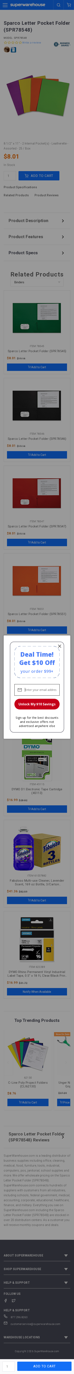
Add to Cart (44, 1366)
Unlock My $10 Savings (37, 704)
